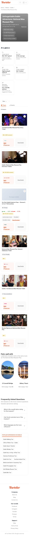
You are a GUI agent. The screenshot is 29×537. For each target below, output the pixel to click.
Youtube (14, 511)
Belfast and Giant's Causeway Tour (12, 462)
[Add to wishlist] (24, 116)
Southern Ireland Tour (19, 459)
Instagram (14, 509)
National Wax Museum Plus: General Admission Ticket (12, 249)
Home (2, 7)
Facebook (14, 506)
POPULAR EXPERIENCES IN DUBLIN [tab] (12, 435)
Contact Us (15, 500)
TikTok (14, 516)
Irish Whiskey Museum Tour (10, 469)
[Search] (20, 2)
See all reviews (16, 220)
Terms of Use (14, 525)
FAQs (14, 523)
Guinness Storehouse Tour (10, 456)
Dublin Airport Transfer (9, 446)
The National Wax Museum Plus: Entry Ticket (12, 128)
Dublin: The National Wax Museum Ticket (13, 288)
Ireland (7, 7)
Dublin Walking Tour (8, 439)
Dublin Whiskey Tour (8, 449)
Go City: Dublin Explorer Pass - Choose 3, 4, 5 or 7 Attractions (13, 203)
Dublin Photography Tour (9, 466)
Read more (24, 26)
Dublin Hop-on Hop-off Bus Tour (11, 452)
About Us (14, 494)
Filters (4, 101)
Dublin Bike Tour (7, 472)
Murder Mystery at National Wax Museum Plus (13, 328)
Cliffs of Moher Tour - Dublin (10, 442)
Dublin (11, 7)
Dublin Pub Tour (7, 459)
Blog (14, 497)
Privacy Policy (14, 528)
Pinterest (14, 514)
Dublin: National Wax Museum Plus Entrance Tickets (11, 165)
